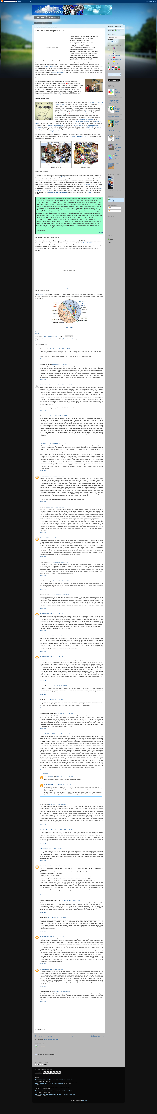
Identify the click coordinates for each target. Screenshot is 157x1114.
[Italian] (109, 67)
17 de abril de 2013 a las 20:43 (61, 734)
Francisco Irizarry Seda (47, 830)
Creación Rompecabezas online (114, 131)
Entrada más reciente (43, 1036)
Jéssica (89, 192)
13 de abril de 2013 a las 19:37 (55, 656)
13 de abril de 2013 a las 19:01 (61, 636)
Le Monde (90, 127)
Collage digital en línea (117, 122)
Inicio (72, 1036)
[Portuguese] (119, 67)
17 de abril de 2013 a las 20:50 (58, 804)
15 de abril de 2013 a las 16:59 (55, 699)
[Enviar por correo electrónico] (66, 336)
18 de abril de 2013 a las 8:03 (64, 776)
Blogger (84, 1100)
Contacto (38, 23)
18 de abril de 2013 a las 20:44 (54, 848)
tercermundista (39, 341)
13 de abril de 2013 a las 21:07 (58, 686)
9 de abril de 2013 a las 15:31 (59, 416)
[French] (114, 53)
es (115, 200)
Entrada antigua (97, 1036)
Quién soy (47, 23)
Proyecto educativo (78, 125)
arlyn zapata (43, 443)
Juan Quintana (48, 336)
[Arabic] (116, 69)
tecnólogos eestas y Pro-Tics (80, 136)
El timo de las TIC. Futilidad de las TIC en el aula (118, 157)
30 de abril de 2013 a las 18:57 (55, 969)
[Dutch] (113, 67)
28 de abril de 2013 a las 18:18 (55, 936)
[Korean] (113, 69)
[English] (114, 48)
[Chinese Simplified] (119, 69)
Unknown (43, 476)
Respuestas (45, 773)
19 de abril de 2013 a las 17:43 (58, 866)
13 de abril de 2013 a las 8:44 (61, 581)
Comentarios (113, 211)
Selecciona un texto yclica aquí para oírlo (116, 75)
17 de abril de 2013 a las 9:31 (64, 713)
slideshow (67, 289)
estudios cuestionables (59, 72)
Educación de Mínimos (86, 119)
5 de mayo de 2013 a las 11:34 (63, 991)
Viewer (73, 289)
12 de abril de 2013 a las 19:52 (55, 538)
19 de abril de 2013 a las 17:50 (63, 784)
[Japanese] (109, 69)
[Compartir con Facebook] (71, 336)
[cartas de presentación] (115, 65)
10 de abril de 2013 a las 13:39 (57, 443)
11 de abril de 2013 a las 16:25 (55, 476)
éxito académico (86, 184)
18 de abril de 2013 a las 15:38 (63, 830)
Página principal (40, 17)
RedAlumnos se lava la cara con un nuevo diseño (49, 1083)
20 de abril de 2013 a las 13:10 (71, 900)
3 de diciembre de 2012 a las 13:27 (60, 349)
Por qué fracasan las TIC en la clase (118, 109)
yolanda (42, 848)
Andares (117, 163)
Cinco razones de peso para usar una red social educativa (52, 1087)
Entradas (112, 208)
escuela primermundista (84, 339)
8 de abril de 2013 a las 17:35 (61, 364)
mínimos (94, 339)
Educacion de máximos (69, 339)
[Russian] (116, 67)
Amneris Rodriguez (46, 734)
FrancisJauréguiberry (67, 177)
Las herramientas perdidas (81, 121)
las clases (40, 294)
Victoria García (48, 784)
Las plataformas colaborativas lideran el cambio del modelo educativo (55, 1094)
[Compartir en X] (69, 336)
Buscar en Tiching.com (114, 26)
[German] (114, 57)
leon (113, 201)
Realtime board (64, 95)
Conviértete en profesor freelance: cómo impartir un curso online (54, 1079)
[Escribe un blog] (67, 336)
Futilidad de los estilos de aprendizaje (118, 92)
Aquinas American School (55, 125)
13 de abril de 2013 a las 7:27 (59, 562)
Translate (114, 41)
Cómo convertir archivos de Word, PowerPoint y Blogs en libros (114, 101)
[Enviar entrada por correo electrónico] (61, 336)
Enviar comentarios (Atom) (51, 1039)
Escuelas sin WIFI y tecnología (50, 131)
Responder (43, 359)
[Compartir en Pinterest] (72, 336)
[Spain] (114, 61)
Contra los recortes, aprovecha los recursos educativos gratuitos (53, 1090)
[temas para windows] (114, 59)
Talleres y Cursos (53, 17)
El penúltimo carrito (118, 137)
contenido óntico (50, 66)
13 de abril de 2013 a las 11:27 (55, 613)
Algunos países (83, 112)
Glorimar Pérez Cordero (47, 385)
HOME (69, 327)
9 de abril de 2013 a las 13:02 (63, 385)
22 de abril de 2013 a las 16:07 (57, 917)
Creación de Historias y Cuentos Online (118, 147)
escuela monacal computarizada (58, 192)
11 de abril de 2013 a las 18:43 (56, 507)
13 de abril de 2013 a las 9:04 (60, 594)
